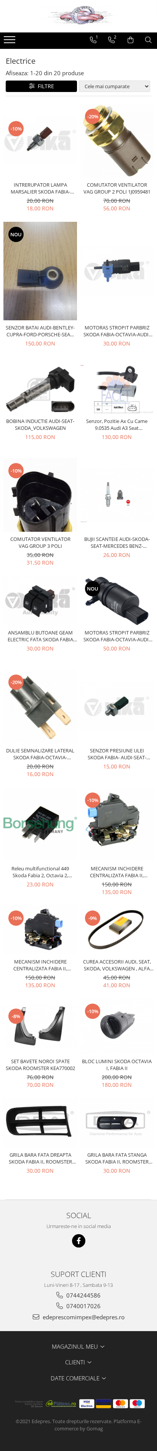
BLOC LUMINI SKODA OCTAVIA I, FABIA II (117, 1065)
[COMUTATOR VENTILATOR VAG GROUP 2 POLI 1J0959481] (117, 141)
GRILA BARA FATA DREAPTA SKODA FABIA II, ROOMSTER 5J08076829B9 (40, 1158)
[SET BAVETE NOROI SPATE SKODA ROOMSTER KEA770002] (40, 1026)
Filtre (44, 86)
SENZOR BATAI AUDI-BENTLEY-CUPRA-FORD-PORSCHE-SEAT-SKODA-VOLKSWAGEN (40, 331)
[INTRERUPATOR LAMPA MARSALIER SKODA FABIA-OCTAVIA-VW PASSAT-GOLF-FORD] (40, 140)
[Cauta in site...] (148, 40)
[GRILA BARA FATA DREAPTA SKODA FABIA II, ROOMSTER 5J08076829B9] (40, 1123)
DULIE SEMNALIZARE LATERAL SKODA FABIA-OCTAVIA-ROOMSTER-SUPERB (40, 754)
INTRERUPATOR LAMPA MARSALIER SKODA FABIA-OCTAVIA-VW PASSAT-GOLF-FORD (40, 188)
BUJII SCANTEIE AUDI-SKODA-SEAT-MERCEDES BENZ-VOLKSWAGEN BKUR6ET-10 (117, 542)
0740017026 (83, 1306)
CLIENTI (76, 1362)
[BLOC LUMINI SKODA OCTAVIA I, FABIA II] (117, 1026)
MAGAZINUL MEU (75, 1346)
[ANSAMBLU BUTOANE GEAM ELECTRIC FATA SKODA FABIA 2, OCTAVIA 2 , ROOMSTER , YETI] (40, 600)
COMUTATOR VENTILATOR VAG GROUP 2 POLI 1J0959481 (117, 188)
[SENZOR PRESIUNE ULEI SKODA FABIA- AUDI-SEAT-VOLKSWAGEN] (117, 706)
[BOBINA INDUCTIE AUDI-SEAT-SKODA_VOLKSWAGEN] (40, 389)
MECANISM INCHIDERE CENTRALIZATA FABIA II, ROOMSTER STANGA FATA (117, 872)
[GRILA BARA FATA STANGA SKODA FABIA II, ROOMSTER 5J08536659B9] (117, 1123)
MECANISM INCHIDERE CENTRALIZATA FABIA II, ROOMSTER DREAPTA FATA (40, 965)
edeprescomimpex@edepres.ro (83, 1317)
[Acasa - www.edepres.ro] (78, 16)
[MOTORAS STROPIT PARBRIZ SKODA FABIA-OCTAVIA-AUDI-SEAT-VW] (117, 600)
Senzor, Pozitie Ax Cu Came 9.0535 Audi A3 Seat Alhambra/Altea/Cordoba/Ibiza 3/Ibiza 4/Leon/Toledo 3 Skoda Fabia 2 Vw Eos (117, 424)
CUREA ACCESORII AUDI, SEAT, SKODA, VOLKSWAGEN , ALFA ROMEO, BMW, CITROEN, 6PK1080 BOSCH (117, 965)
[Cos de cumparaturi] (130, 40)
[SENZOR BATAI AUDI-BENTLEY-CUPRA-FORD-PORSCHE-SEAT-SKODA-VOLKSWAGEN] (40, 271)
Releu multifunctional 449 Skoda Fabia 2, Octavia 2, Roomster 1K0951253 (40, 872)
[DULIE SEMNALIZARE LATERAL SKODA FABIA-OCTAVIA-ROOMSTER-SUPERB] (40, 706)
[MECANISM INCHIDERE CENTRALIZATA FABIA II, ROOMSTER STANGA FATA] (117, 824)
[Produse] (10, 42)
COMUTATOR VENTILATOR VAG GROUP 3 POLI (40, 542)
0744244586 (83, 1295)
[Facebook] (78, 1241)
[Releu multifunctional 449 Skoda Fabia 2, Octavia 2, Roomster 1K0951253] (40, 824)
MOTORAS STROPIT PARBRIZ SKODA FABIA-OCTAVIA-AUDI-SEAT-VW (116, 636)
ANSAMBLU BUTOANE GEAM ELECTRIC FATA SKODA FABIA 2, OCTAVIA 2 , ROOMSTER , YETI (40, 636)
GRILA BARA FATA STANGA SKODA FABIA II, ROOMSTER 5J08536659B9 (117, 1158)
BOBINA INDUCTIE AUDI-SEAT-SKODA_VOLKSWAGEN (40, 424)
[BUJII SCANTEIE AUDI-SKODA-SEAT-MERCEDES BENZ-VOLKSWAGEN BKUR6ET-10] (117, 495)
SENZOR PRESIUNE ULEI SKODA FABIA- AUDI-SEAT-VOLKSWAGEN (117, 754)
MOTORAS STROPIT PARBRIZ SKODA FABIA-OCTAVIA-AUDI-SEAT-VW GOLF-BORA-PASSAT (117, 331)
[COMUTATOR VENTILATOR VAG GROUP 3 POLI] (40, 495)
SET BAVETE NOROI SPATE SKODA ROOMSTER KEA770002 (40, 1065)
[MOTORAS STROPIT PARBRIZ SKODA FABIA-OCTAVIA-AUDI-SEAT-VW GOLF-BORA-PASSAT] (117, 270)
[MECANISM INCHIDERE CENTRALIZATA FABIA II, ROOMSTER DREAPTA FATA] (40, 930)
